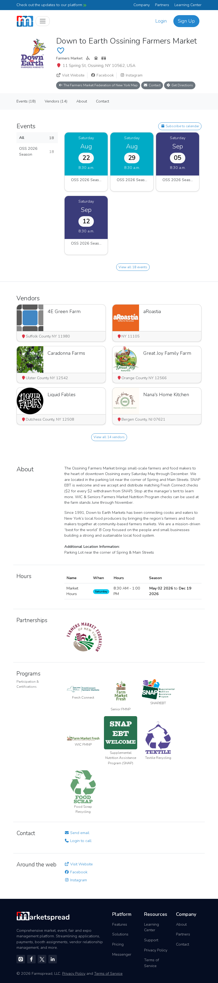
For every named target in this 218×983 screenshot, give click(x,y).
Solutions (120, 934)
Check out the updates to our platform (49, 4)
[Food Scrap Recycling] (83, 786)
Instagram (133, 75)
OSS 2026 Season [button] (36, 151)
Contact (154, 85)
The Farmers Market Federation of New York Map (100, 85)
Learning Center (188, 4)
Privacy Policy (155, 950)
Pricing (118, 944)
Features (119, 924)
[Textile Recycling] (158, 737)
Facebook (104, 75)
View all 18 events (133, 267)
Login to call (80, 840)
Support (151, 940)
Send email (79, 832)
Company (141, 4)
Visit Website (73, 75)
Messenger (121, 954)
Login (161, 21)
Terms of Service (151, 962)
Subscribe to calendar (182, 126)
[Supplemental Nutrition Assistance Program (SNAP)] (120, 732)
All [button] (36, 137)
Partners (162, 4)
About (181, 924)
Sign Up (186, 21)
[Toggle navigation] (43, 21)
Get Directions (182, 85)
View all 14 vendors (109, 437)
